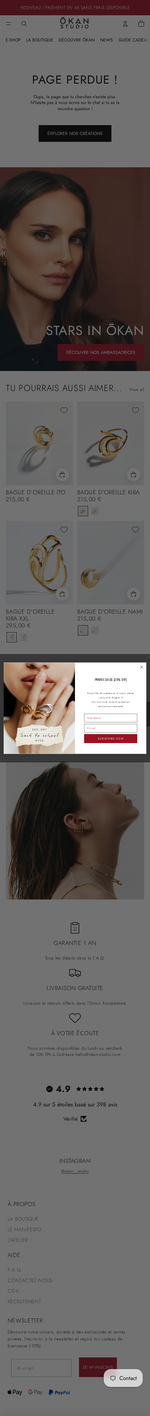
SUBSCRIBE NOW (111, 738)
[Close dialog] (141, 667)
